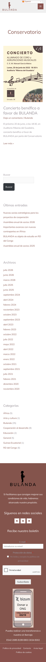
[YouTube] (29, 520)
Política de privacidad (12, 648)
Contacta (27, 648)
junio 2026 (8, 275)
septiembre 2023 (11, 319)
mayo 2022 (9, 344)
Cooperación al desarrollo (15, 428)
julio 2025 (8, 284)
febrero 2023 (9, 329)
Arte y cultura (10, 418)
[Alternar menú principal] (41, 6)
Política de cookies (24, 652)
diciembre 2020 (11, 384)
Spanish (27, 1)
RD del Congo (10, 447)
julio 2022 (8, 339)
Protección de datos (23, 552)
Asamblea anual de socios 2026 (19, 222)
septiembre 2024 (11, 294)
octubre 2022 (9, 334)
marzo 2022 (9, 354)
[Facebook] (16, 520)
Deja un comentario (13, 118)
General (7, 438)
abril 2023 (8, 324)
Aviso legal (38, 648)
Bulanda (28, 118)
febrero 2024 (9, 304)
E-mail (23, 542)
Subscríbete (23, 581)
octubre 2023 (9, 314)
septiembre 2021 (11, 369)
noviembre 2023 (11, 309)
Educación (8, 433)
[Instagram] (23, 520)
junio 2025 (8, 289)
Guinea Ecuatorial (12, 442)
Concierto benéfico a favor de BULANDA (21, 110)
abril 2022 (8, 349)
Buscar (6, 174)
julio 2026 (8, 270)
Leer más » (8, 143)
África (6, 413)
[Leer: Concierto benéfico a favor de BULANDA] (23, 73)
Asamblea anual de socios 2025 (19, 245)
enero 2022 (9, 359)
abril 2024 (8, 299)
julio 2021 (8, 374)
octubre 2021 (9, 364)
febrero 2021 (9, 379)
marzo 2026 (9, 280)
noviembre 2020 (11, 388)
